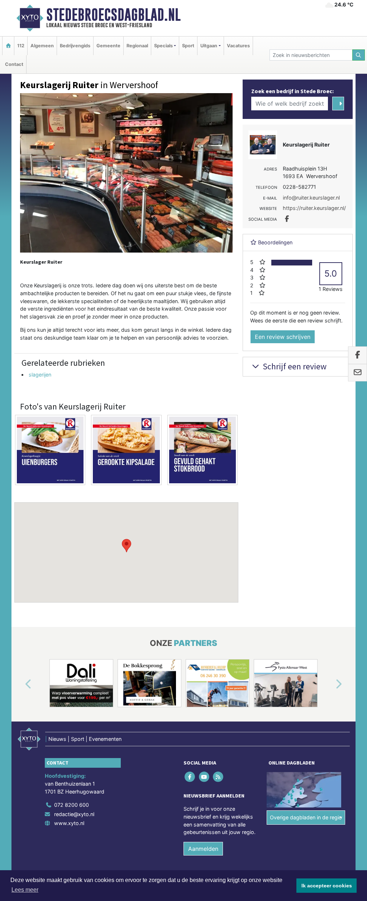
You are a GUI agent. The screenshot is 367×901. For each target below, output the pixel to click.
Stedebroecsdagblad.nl (113, 14)
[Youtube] (204, 777)
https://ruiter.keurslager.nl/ (314, 208)
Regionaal (137, 45)
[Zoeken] (358, 55)
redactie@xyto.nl (74, 814)
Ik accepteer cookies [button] (326, 885)
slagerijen (40, 375)
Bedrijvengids (75, 45)
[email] (357, 372)
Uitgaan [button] (208, 45)
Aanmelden (203, 848)
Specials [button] (163, 45)
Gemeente (108, 45)
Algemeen (42, 45)
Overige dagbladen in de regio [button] (306, 817)
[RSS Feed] (218, 777)
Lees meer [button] (24, 890)
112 (20, 45)
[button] (126, 545)
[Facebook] (190, 777)
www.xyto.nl (69, 823)
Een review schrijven (282, 336)
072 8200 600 (71, 805)
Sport (188, 45)
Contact (14, 64)
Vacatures (238, 45)
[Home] (8, 46)
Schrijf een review (294, 366)
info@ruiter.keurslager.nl (311, 198)
